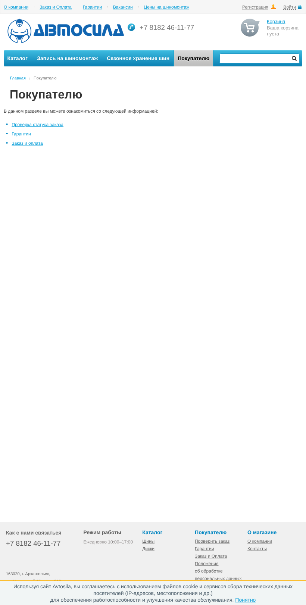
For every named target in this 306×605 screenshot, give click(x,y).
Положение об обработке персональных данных (218, 571)
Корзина (276, 21)
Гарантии (92, 7)
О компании (16, 7)
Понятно (245, 600)
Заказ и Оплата (56, 7)
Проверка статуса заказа (37, 124)
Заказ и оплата (27, 143)
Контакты (257, 548)
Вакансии (123, 7)
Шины (148, 541)
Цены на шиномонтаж (166, 7)
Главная (18, 78)
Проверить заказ (212, 541)
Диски (148, 548)
